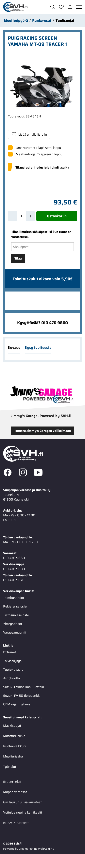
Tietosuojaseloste (16, 615)
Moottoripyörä (16, 20)
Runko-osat (41, 20)
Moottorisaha (13, 756)
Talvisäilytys (12, 660)
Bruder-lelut (12, 781)
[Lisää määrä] (30, 216)
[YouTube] (38, 473)
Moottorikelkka (14, 735)
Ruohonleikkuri (14, 746)
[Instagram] (22, 473)
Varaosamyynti (14, 632)
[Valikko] (79, 7)
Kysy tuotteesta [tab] (38, 347)
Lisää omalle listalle (32, 134)
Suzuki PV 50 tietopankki (22, 695)
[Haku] (52, 7)
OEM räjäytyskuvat (17, 704)
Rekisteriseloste (15, 606)
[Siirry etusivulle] (15, 7)
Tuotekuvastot (14, 669)
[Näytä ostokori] (70, 7)
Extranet (9, 652)
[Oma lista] (61, 7)
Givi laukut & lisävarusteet (22, 802)
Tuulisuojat (65, 20)
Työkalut (9, 766)
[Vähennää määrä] (12, 216)
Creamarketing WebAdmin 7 (36, 849)
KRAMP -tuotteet (16, 822)
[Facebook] (7, 473)
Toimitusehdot (13, 597)
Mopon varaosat (15, 791)
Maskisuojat (12, 725)
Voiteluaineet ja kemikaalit (22, 812)
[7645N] (42, 82)
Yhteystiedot (12, 623)
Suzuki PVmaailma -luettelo (23, 686)
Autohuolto (11, 678)
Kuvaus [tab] (14, 347)
